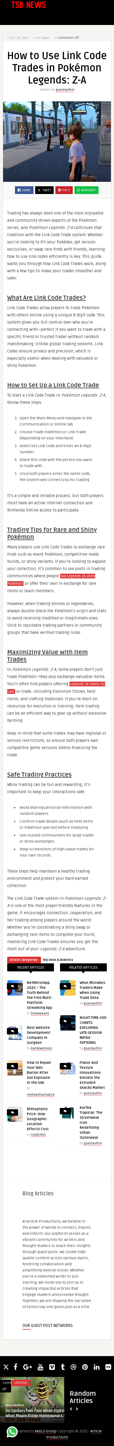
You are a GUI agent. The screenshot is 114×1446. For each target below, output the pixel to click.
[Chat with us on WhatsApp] (12, 1432)
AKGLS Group (45, 1431)
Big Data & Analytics (58, 960)
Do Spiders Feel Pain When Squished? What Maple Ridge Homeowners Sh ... (39, 1413)
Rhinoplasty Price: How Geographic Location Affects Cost (38, 1119)
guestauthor (65, 90)
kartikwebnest (41, 1048)
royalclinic (38, 1135)
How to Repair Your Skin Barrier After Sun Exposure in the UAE (39, 1072)
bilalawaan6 (40, 1013)
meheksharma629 (41, 1095)
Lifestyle (20, 1383)
